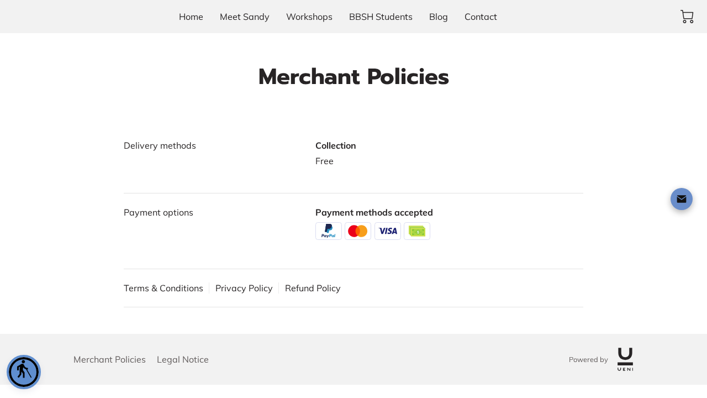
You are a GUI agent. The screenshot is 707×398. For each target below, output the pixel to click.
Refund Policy (313, 288)
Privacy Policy (244, 288)
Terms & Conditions (163, 288)
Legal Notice (183, 359)
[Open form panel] (682, 199)
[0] (687, 16)
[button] (24, 372)
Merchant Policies (109, 359)
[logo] (625, 359)
